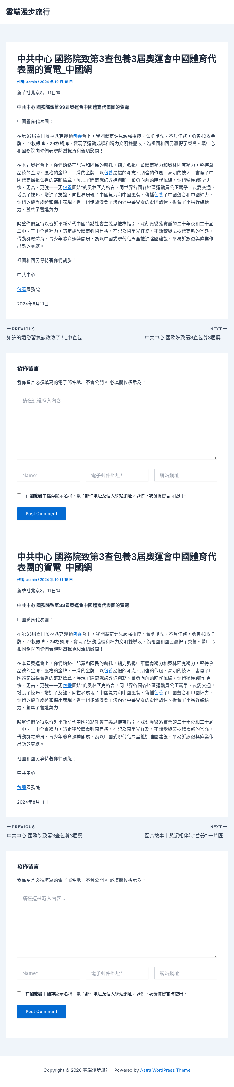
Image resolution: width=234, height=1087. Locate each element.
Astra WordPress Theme (165, 1070)
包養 (77, 136)
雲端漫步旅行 (28, 11)
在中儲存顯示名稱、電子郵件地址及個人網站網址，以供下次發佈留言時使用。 (106, 495)
